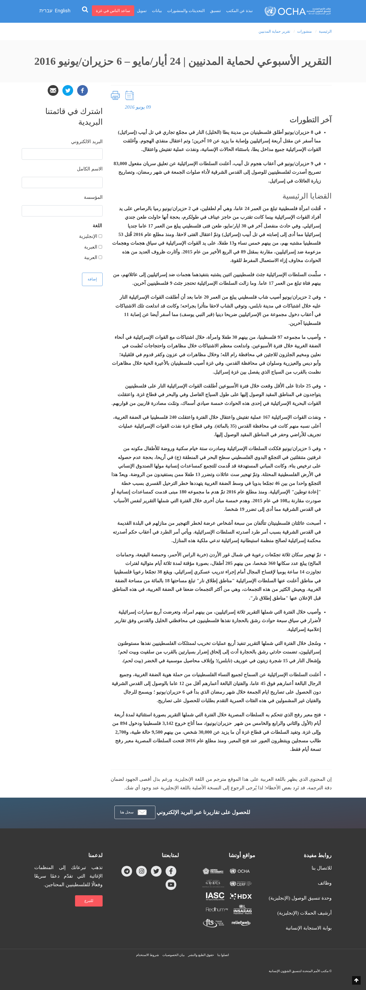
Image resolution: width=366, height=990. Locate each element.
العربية (90, 257)
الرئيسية (325, 31)
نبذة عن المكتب (239, 10)
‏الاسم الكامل (90, 169)
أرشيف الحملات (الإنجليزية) (304, 913)
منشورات (304, 31)
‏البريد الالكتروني (87, 141)
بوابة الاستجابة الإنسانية (309, 928)
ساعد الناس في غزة (113, 10)
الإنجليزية (88, 236)
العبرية (90, 247)
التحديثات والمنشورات (186, 10)
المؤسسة (93, 197)
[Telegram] (126, 871)
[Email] (53, 90)
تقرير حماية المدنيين (274, 31)
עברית (45, 10)
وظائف (325, 883)
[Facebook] (82, 90)
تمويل (142, 10)
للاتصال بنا (322, 868)
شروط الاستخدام (147, 955)
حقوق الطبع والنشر (201, 955)
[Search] (85, 9)
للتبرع (88, 901)
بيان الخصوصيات (173, 955)
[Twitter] (67, 90)
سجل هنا (127, 812)
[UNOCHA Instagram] (141, 871)
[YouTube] (171, 884)
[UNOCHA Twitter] (156, 871)
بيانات (157, 10)
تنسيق (215, 10)
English (62, 10)
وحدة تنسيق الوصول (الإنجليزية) (300, 898)
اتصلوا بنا (223, 955)
